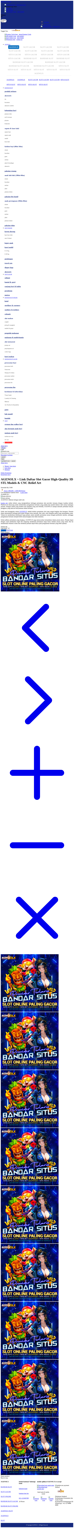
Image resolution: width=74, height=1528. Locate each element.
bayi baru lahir (9, 235)
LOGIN (46, 22)
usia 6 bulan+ (8, 238)
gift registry (20, 12)
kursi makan (9, 357)
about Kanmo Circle (25, 34)
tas (5, 99)
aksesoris (7, 166)
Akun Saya (4, 446)
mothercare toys (9, 436)
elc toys (7, 439)
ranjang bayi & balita (13, 286)
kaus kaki (7, 141)
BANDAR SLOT (30, 58)
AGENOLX (13, 47)
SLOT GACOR (29, 47)
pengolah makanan (12, 333)
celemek (8, 314)
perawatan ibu (10, 387)
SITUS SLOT (64, 66)
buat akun (8, 468)
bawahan (7, 153)
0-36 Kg (7, 254)
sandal (6, 138)
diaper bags (9, 267)
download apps (21, 5)
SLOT (3, 1520)
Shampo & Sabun (9, 373)
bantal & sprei (10, 282)
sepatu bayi (8, 132)
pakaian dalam (8, 192)
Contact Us (56, 26)
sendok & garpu (9, 328)
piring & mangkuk (10, 325)
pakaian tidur (8, 114)
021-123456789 (24, 1498)
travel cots (8, 263)
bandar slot (4, 503)
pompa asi (7, 345)
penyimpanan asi (9, 348)
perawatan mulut (9, 379)
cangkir (7, 322)
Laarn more (23, 492)
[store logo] (15, 31)
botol (6, 301)
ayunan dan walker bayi (14, 424)
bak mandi (9, 414)
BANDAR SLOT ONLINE (9, 1506)
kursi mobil (9, 247)
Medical (7, 401)
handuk (7, 418)
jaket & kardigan (9, 163)
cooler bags (8, 352)
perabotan (8, 291)
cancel (3, 457)
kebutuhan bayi (10, 110)
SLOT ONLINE (6, 1496)
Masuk (3, 447)
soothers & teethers (12, 310)
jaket (6, 188)
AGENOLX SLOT (7, 1511)
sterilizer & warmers (12, 305)
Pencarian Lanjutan (7, 455)
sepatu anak (8, 135)
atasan (6, 150)
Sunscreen (7, 369)
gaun (6, 156)
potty (6, 410)
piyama (7, 120)
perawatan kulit (9, 366)
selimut (7, 278)
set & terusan (8, 117)
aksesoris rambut (9, 105)
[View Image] (30, 1011)
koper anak (9, 243)
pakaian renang (10, 171)
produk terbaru (10, 91)
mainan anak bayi (11, 433)
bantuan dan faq (24, 1493)
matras (7, 295)
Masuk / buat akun (10, 466)
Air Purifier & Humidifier (12, 405)
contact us (19, 39)
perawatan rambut (9, 376)
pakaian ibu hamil (11, 197)
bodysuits (7, 123)
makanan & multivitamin (14, 337)
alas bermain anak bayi (13, 429)
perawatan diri (8, 382)
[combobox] (10, 453)
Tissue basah (8, 395)
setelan (6, 159)
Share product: (5, 532)
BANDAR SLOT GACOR (23, 62)
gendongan (9, 259)
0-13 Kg (7, 251)
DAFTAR (47, 25)
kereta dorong (10, 231)
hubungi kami (23, 1488)
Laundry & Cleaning (10, 398)
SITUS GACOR (15, 55)
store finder (20, 38)
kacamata (7, 102)
